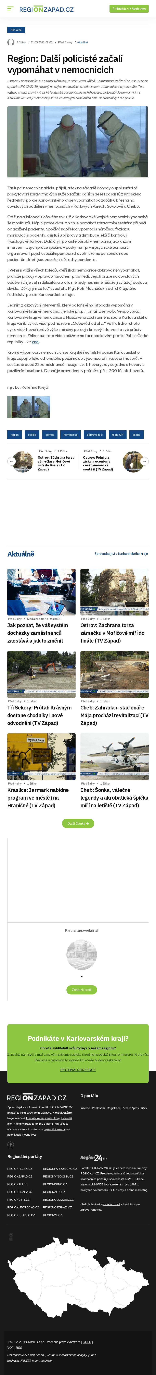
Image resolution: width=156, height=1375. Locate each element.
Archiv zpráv (131, 1108)
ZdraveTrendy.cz (90, 1209)
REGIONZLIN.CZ (54, 1192)
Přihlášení (98, 1108)
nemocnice (71, 434)
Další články (76, 823)
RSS (144, 1108)
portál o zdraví (111, 1204)
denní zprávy (42, 1112)
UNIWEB (128, 1179)
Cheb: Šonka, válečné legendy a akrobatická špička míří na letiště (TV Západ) (114, 797)
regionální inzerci (54, 1129)
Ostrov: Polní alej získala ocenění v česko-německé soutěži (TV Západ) (98, 463)
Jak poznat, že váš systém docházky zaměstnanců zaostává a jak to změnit (37, 633)
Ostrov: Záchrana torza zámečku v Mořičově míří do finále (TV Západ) (56, 463)
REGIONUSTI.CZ (18, 1199)
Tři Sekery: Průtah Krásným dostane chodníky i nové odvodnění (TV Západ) (39, 715)
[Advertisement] (78, 511)
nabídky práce (22, 1123)
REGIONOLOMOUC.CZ (58, 1199)
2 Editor (21, 42)
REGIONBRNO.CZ (55, 1184)
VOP (10, 1347)
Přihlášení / (123, 8)
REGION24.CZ (52, 1215)
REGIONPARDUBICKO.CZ (60, 1168)
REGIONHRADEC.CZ (21, 1215)
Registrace (139, 8)
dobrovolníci (95, 434)
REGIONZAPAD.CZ (19, 1176)
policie (32, 434)
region (15, 434)
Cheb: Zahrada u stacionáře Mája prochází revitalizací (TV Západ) (114, 715)
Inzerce (85, 1108)
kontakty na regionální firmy (43, 1118)
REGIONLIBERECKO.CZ (23, 1207)
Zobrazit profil (82, 990)
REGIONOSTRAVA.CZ (57, 1207)
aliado (136, 434)
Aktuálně (16, 29)
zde (35, 341)
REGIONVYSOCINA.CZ (58, 1176)
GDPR (87, 1342)
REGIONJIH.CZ (17, 1184)
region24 (117, 434)
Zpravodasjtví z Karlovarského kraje (121, 554)
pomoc (50, 434)
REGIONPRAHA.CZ (20, 1192)
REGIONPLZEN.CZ (19, 1168)
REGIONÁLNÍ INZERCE (78, 1070)
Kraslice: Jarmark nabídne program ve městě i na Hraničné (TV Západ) (38, 797)
